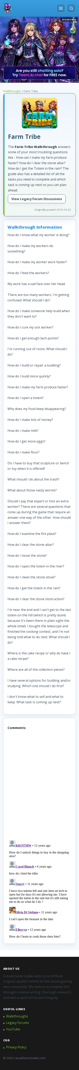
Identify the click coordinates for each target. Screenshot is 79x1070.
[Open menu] (60, 8)
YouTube (13, 1029)
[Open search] (71, 8)
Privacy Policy (16, 1047)
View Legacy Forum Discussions (36, 199)
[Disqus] (39, 785)
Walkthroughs (12, 91)
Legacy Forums (17, 1022)
